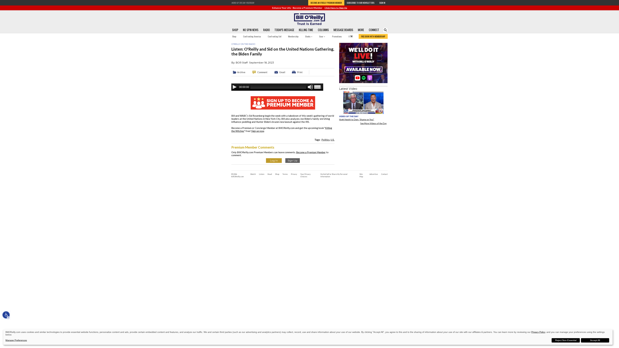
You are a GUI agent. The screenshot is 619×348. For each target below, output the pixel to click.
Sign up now (257, 131)
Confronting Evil (274, 36)
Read (270, 174)
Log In (274, 160)
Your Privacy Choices (305, 175)
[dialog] (308, 337)
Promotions (337, 36)
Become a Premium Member (311, 152)
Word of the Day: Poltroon (242, 2)
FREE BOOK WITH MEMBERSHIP (373, 36)
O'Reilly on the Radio (243, 44)
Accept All (595, 340)
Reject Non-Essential (565, 340)
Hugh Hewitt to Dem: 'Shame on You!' (356, 119)
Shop (235, 30)
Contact (384, 174)
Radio (266, 30)
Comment (262, 72)
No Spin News (250, 30)
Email (282, 72)
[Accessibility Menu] (6, 315)
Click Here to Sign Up (335, 7)
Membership (293, 36)
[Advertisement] (363, 147)
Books (308, 36)
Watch (253, 174)
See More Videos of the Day (373, 123)
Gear (321, 36)
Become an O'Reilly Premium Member (326, 2)
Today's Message (284, 30)
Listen (261, 174)
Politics (325, 139)
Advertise (373, 174)
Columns (323, 30)
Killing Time (306, 30)
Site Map (361, 175)
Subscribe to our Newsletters (360, 2)
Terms (285, 174)
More (361, 30)
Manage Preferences (16, 340)
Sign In (382, 2)
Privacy (294, 174)
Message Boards (343, 30)
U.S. (332, 139)
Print (300, 72)
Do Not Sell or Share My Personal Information (333, 175)
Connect (374, 30)
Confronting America (252, 36)
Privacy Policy (538, 332)
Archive (241, 72)
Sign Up (292, 160)
